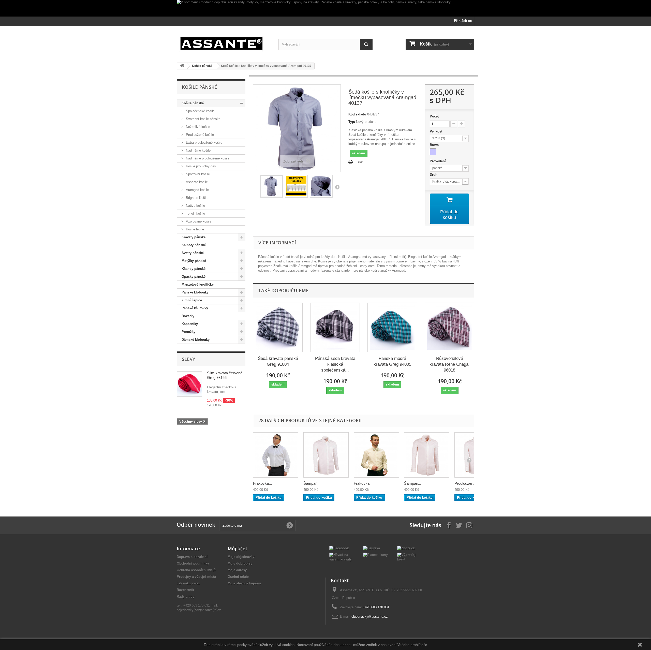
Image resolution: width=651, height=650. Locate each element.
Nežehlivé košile (197, 127)
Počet (434, 116)
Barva (435, 145)
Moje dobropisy (240, 563)
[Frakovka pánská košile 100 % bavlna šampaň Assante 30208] (376, 455)
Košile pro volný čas (200, 166)
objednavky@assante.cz (369, 616)
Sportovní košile (197, 174)
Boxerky (188, 316)
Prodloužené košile (199, 135)
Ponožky (188, 332)
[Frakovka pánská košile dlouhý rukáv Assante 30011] (275, 455)
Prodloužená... (466, 483)
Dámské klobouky (196, 340)
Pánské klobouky (195, 292)
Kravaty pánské (193, 237)
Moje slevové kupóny (244, 583)
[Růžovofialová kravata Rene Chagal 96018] (449, 327)
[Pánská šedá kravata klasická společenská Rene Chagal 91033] (335, 327)
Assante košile (196, 182)
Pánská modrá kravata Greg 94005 (392, 361)
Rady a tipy (185, 596)
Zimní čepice (192, 300)
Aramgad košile (197, 190)
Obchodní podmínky (193, 563)
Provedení (438, 161)
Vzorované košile (198, 221)
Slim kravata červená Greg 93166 (224, 375)
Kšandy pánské (193, 269)
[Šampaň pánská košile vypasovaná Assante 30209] (426, 455)
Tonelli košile (195, 213)
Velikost (436, 131)
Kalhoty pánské (194, 245)
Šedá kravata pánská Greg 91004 (278, 361)
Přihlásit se (463, 21)
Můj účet (237, 548)
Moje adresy (237, 570)
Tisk (359, 162)
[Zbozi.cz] (406, 548)
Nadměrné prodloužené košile (207, 158)
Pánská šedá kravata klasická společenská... (335, 364)
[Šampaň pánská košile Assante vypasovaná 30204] (326, 455)
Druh (434, 174)
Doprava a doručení (192, 557)
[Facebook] (339, 548)
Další (337, 186)
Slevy (188, 359)
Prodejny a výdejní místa (196, 577)
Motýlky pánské (194, 261)
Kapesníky (190, 324)
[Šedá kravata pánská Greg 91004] (278, 327)
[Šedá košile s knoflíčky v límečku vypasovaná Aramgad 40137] (271, 186)
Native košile (195, 206)
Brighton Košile (196, 198)
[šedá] (433, 152)
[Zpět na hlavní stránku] (182, 66)
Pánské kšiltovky (195, 308)
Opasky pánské (193, 276)
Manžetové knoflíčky (198, 284)
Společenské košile (200, 111)
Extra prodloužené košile (203, 142)
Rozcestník (185, 590)
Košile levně (194, 229)
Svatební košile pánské (202, 119)
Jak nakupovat (188, 583)
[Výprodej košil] (410, 557)
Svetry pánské (193, 253)
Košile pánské (193, 103)
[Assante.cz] (224, 42)
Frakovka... (262, 483)
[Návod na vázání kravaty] (342, 557)
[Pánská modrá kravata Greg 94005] (392, 327)
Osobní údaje (238, 577)
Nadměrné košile (198, 150)
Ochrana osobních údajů (196, 570)
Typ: (351, 122)
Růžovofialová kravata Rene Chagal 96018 (449, 364)
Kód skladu (357, 114)
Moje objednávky (241, 557)
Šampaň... (311, 483)
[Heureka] (371, 548)
